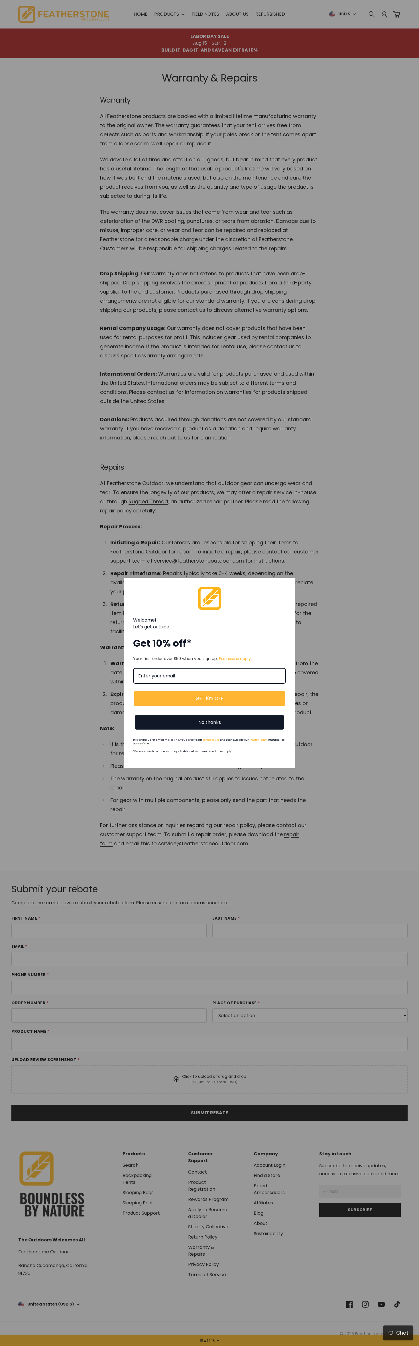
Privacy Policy (258, 740)
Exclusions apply (235, 658)
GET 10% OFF (209, 698)
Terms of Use (211, 740)
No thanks (209, 722)
